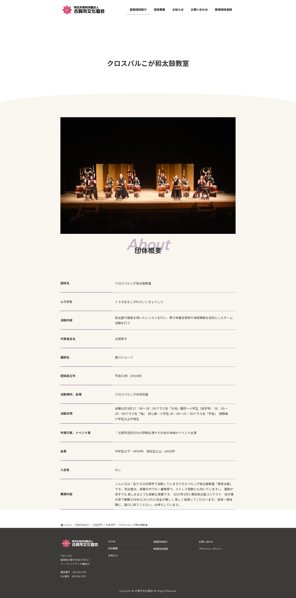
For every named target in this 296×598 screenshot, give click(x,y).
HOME (112, 541)
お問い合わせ (206, 541)
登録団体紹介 (160, 541)
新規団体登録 (160, 548)
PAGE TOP (285, 576)
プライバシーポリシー (211, 548)
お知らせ (113, 555)
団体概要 (113, 548)
